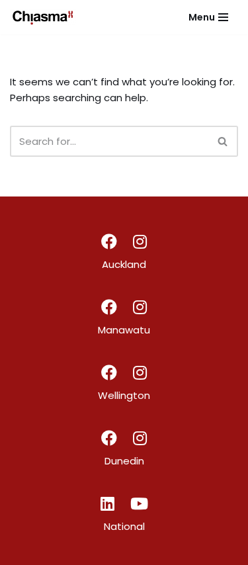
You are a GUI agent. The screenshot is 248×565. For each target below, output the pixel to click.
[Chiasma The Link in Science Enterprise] (43, 17)
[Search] (223, 141)
